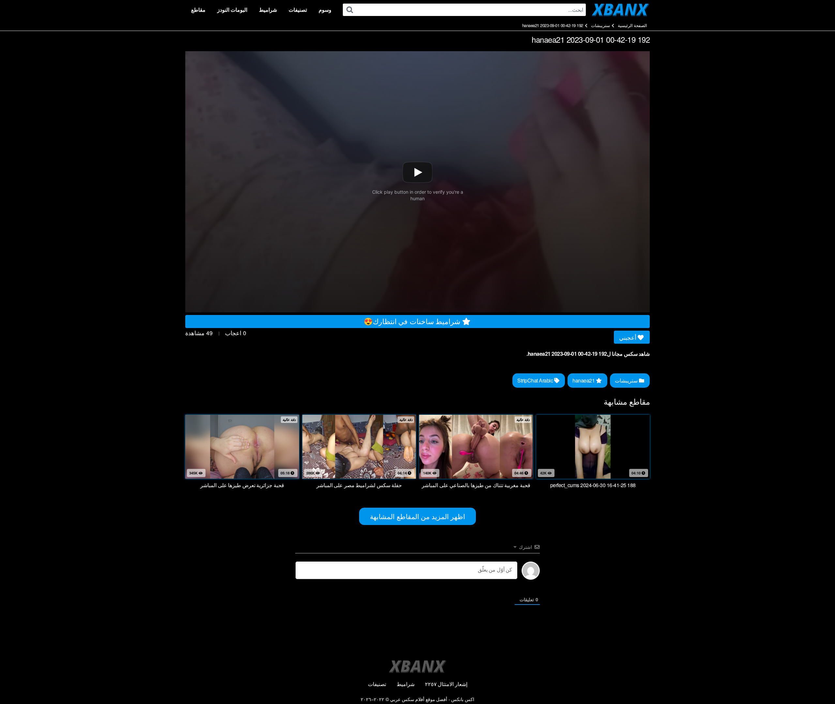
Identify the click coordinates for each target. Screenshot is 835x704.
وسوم (325, 9)
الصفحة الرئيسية (632, 25)
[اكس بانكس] (620, 9)
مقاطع (198, 9)
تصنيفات (298, 9)
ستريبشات (600, 25)
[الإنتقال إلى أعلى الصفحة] (817, 683)
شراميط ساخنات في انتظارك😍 (413, 321)
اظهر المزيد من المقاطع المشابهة (417, 516)
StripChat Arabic (535, 380)
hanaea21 (584, 380)
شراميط (268, 9)
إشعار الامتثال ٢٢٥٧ (446, 684)
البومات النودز (232, 9)
